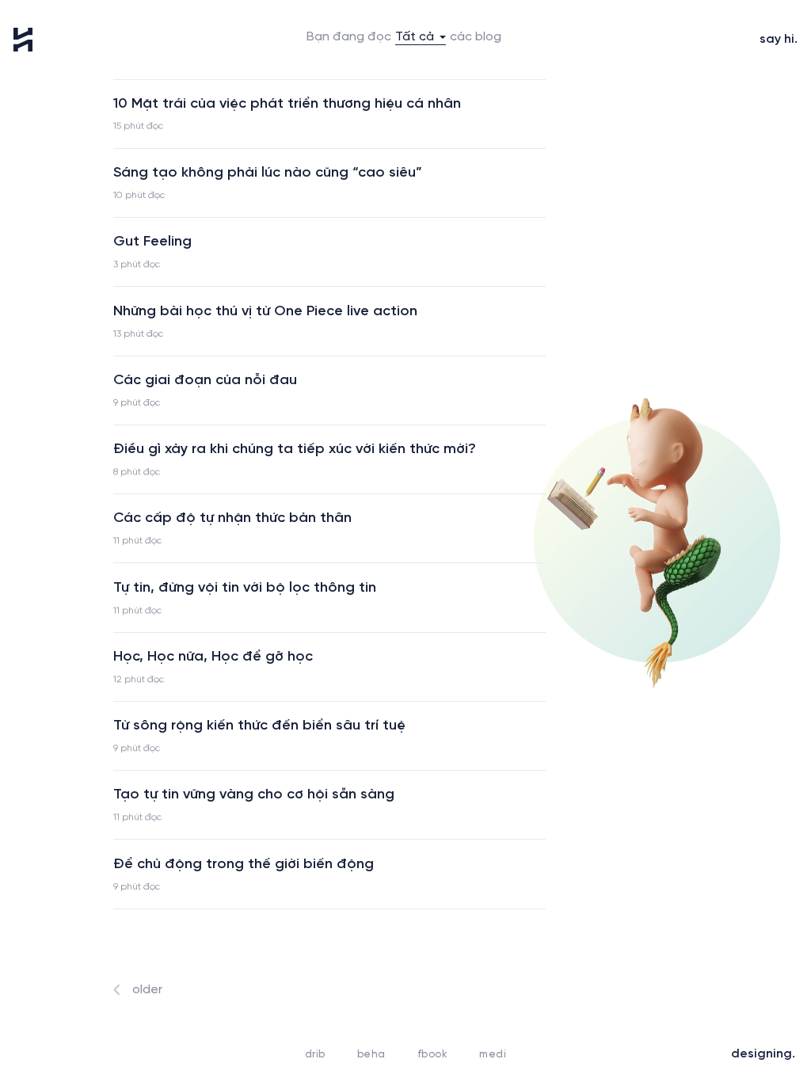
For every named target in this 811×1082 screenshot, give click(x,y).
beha (371, 1055)
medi (492, 1055)
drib (315, 1055)
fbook (432, 1055)
